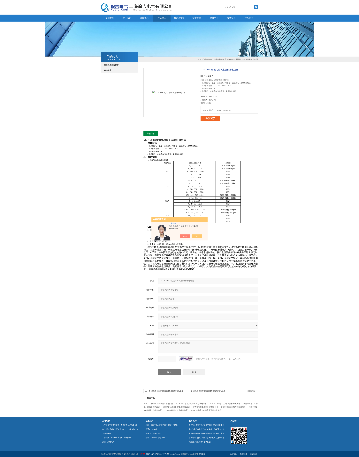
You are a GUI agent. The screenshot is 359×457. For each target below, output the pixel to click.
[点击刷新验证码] (186, 359)
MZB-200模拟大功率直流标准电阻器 (158, 404)
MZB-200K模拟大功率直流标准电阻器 (191, 404)
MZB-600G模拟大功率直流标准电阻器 (167, 391)
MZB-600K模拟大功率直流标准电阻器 (225, 404)
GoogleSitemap (175, 454)
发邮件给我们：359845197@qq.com (218, 110)
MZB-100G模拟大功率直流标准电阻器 (209, 391)
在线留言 (231, 18)
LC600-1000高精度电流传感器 (233, 407)
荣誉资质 (196, 18)
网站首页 (109, 18)
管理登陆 (202, 454)
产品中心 (206, 59)
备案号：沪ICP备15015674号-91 (157, 454)
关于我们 (127, 18)
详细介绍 (151, 134)
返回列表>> (252, 391)
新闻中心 (144, 18)
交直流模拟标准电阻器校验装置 (205, 407)
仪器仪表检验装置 (111, 65)
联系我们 (249, 18)
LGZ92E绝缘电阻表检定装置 (176, 410)
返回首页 (233, 454)
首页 (200, 59)
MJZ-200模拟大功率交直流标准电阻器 (206, 410)
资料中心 (214, 18)
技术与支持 (179, 18)
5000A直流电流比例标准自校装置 (176, 407)
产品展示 (162, 18)
